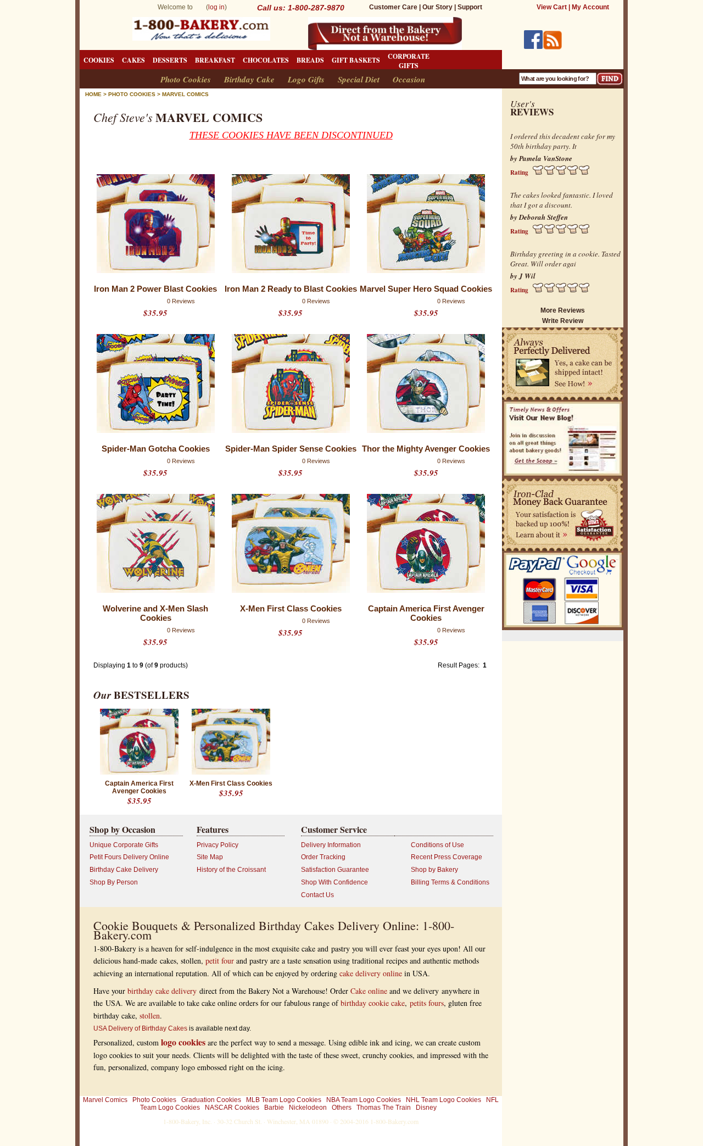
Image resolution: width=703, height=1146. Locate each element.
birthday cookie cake (373, 1003)
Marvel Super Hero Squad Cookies (426, 288)
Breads (310, 60)
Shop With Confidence (334, 882)
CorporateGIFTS (408, 61)
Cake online (368, 991)
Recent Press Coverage (446, 857)
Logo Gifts (306, 79)
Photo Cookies (185, 79)
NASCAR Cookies (232, 1107)
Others (342, 1107)
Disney (426, 1107)
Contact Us (317, 895)
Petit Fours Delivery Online (129, 857)
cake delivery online (370, 973)
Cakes (133, 60)
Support (469, 7)
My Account (590, 7)
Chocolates (266, 60)
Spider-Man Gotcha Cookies (156, 448)
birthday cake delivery (162, 991)
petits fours (427, 1003)
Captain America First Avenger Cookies (426, 613)
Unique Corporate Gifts (124, 845)
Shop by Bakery (434, 870)
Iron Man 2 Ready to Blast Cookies (291, 288)
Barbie (274, 1107)
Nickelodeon (308, 1107)
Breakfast (215, 60)
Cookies (98, 60)
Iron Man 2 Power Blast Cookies (155, 288)
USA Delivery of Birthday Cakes (140, 1028)
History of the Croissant (231, 870)
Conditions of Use (437, 845)
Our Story (437, 7)
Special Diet (359, 79)
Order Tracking (323, 857)
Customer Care (393, 7)
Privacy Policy (217, 845)
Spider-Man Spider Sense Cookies (290, 448)
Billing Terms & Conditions (450, 882)
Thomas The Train (383, 1107)
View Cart (552, 7)
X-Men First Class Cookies (291, 608)
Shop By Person (114, 882)
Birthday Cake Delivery (124, 870)
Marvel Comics (185, 94)
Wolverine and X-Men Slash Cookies (155, 613)
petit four (219, 960)
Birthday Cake (249, 79)
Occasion (409, 79)
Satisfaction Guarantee (335, 870)
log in (216, 7)
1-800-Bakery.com (394, 1121)
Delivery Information (331, 845)
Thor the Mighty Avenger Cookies (426, 448)
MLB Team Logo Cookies (283, 1100)
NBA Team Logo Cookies (363, 1100)
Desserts (170, 60)
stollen (150, 1015)
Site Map (210, 857)
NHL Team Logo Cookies (443, 1100)
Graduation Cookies (211, 1100)
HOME (93, 94)
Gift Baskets (356, 60)
